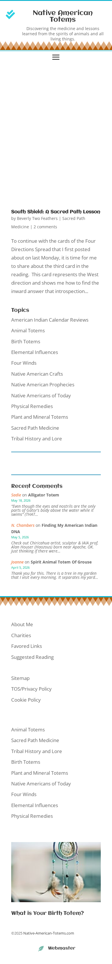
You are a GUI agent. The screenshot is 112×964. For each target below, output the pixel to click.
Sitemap (20, 678)
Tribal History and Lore (36, 438)
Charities (21, 635)
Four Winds (23, 362)
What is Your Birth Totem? (47, 913)
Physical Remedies (32, 406)
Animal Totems (28, 330)
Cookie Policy (26, 699)
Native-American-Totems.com (48, 933)
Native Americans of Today (41, 395)
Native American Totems (63, 16)
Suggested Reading (32, 657)
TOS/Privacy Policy (31, 688)
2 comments (45, 226)
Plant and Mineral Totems (39, 417)
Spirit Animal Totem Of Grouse (61, 562)
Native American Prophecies (42, 384)
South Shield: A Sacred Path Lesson (55, 212)
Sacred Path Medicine (35, 427)
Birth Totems (25, 341)
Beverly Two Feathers (37, 218)
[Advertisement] (56, 133)
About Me (22, 624)
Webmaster (61, 948)
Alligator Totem (43, 495)
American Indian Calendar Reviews (49, 319)
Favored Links (26, 646)
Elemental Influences (34, 352)
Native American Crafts (37, 373)
